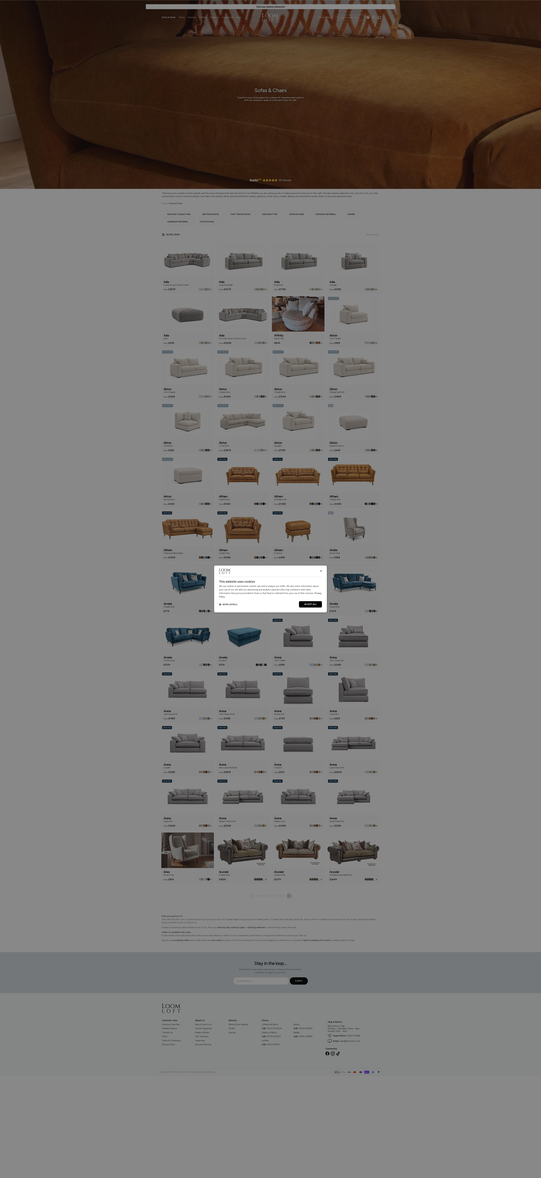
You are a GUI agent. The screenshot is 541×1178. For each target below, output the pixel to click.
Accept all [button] (310, 604)
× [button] (321, 571)
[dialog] (270, 588)
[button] (228, 604)
